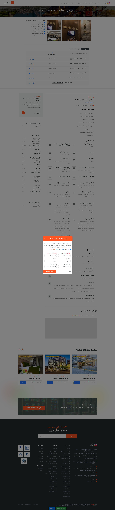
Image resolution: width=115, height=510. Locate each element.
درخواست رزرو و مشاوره (49, 271)
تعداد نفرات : (67, 258)
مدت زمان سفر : (67, 264)
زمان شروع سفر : (53, 264)
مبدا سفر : (54, 258)
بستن (69, 271)
